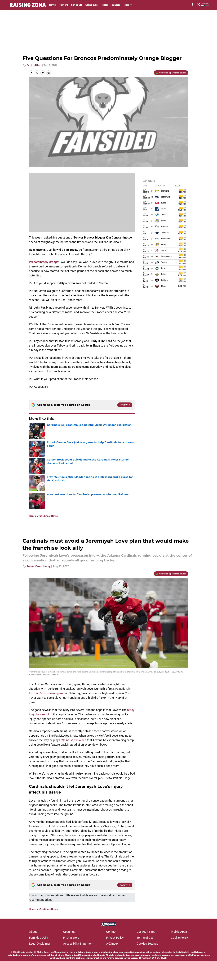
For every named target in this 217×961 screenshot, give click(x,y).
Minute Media (25, 952)
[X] (198, 4)
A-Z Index (112, 943)
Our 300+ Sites (146, 931)
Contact (111, 931)
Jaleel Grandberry (39, 566)
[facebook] (192, 4)
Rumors (63, 4)
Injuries (115, 4)
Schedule (76, 4)
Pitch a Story (71, 937)
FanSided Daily (38, 937)
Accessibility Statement (78, 943)
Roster (104, 4)
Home (32, 515)
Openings (69, 931)
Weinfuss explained (73, 740)
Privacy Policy (115, 937)
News (52, 4)
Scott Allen (34, 65)
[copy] (48, 72)
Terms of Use (145, 937)
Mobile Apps (179, 931)
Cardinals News (48, 515)
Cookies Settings (147, 943)
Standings (91, 4)
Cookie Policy (179, 937)
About (33, 931)
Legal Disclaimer (39, 943)
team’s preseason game (49, 693)
